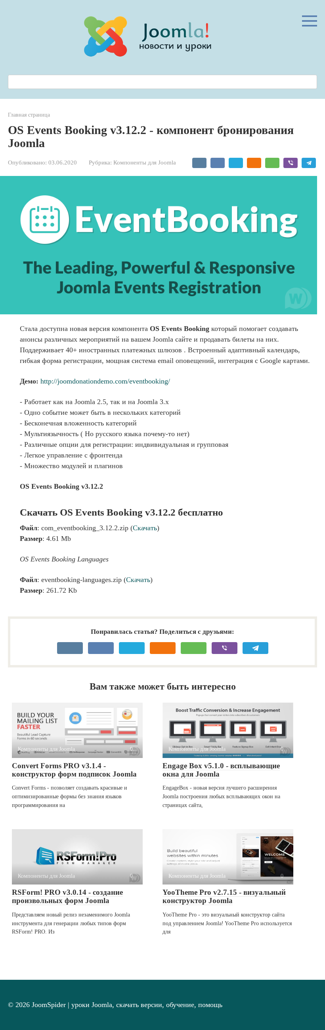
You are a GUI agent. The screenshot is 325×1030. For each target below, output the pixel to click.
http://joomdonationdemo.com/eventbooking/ (105, 381)
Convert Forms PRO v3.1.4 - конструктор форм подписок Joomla (74, 770)
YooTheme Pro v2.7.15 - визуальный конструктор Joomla (224, 896)
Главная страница (29, 115)
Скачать (145, 528)
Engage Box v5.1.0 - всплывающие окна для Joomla (221, 770)
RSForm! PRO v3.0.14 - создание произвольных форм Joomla (67, 896)
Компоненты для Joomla (144, 162)
